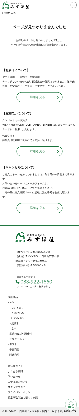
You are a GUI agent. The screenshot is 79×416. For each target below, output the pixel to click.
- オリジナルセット (18, 339)
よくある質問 (15, 371)
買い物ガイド (15, 366)
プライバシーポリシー (20, 392)
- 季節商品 (13, 349)
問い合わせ (14, 376)
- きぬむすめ (17, 312)
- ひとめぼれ (17, 318)
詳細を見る (37, 97)
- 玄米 (13, 328)
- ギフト (12, 344)
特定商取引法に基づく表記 (23, 397)
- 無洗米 (14, 323)
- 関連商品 (13, 354)
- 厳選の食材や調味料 (20, 333)
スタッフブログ (16, 387)
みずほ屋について (18, 381)
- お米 (11, 302)
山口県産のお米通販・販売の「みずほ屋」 (40, 411)
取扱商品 (13, 297)
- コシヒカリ (17, 307)
